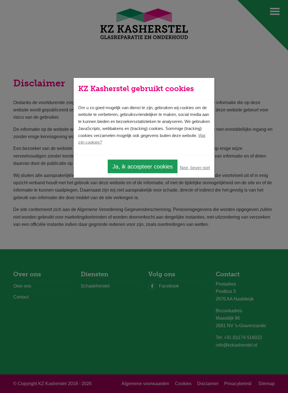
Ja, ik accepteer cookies (142, 166)
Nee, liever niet (195, 167)
